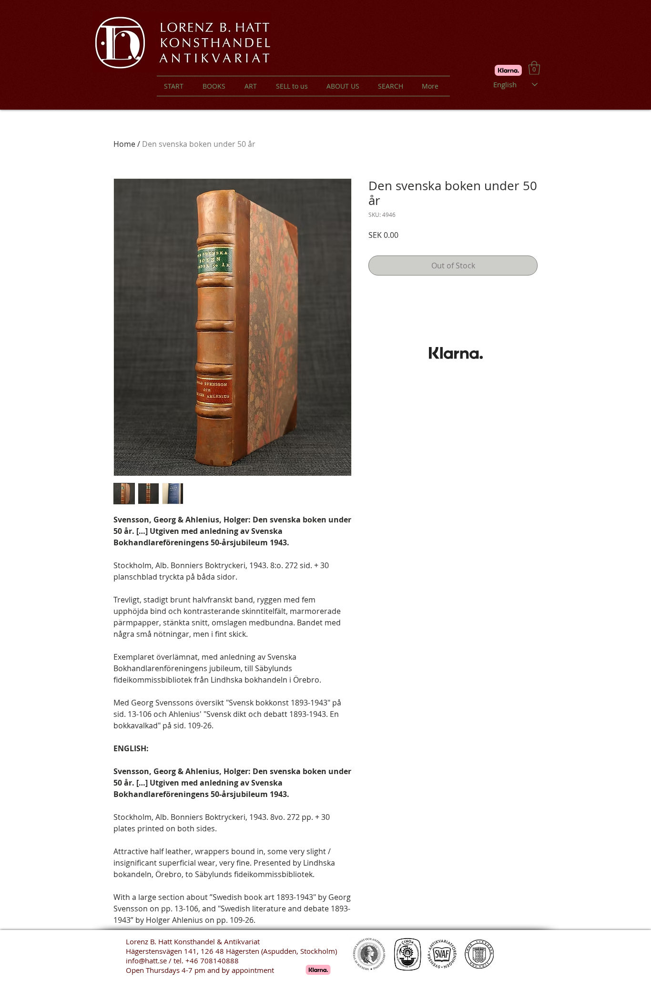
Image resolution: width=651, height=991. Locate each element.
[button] (534, 68)
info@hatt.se (146, 960)
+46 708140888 (212, 960)
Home (124, 144)
